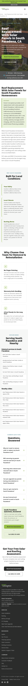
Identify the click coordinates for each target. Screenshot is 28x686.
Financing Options (6, 639)
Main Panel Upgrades (7, 624)
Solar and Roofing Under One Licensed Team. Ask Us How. (14, 1)
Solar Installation (6, 613)
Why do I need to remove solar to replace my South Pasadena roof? (11, 450)
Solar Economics (6, 642)
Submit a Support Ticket (8, 650)
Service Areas (5, 647)
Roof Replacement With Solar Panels (14, 14)
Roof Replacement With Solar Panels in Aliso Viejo (13, 399)
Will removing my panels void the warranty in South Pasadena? (11, 460)
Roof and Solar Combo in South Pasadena (11, 355)
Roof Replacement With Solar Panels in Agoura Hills (13, 393)
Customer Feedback (7, 660)
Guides (3, 634)
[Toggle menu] (24, 9)
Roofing (4, 616)
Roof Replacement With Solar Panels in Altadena (13, 410)
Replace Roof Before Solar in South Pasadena (12, 367)
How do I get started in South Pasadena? (10, 490)
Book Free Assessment (11, 57)
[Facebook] (2, 682)
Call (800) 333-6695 (10, 62)
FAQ (3, 663)
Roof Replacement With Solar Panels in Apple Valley (13, 422)
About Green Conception (8, 658)
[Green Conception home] (5, 9)
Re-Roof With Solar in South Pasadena (13, 372)
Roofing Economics (7, 645)
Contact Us (4, 666)
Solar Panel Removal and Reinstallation (12, 626)
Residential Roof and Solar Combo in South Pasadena (13, 361)
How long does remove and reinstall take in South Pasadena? (12, 471)
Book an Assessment (7, 669)
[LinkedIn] (7, 682)
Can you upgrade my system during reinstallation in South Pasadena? (12, 481)
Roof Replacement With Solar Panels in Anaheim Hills (13, 416)
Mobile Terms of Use (15, 679)
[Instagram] (5, 682)
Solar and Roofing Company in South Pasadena (13, 382)
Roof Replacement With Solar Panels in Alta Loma (13, 404)
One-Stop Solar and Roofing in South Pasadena (13, 377)
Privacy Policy (5, 679)
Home (1, 14)
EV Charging (5, 621)
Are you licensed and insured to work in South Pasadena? (11, 499)
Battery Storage (6, 618)
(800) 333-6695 (5, 606)
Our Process (5, 637)
